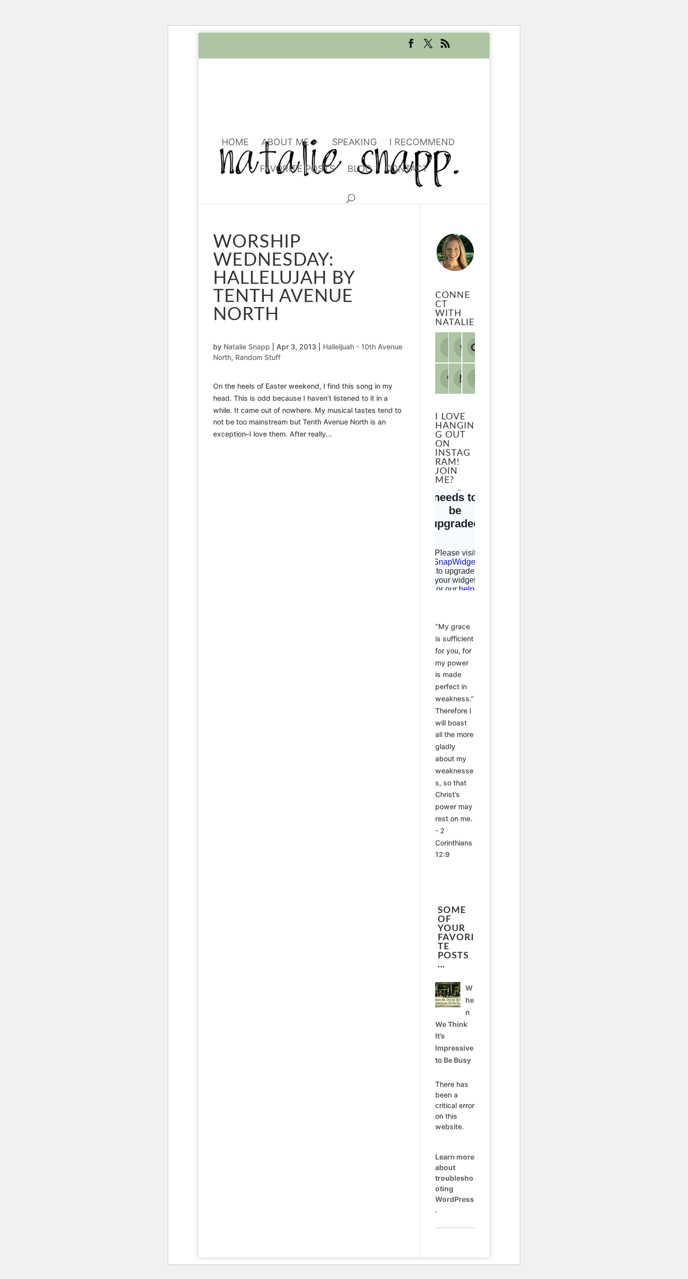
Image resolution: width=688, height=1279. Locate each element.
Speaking (354, 143)
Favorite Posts (297, 169)
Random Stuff (258, 357)
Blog (360, 169)
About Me (285, 143)
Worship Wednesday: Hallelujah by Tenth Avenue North (284, 278)
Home (235, 143)
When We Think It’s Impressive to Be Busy (454, 1024)
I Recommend (422, 143)
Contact (406, 169)
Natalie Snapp (247, 346)
